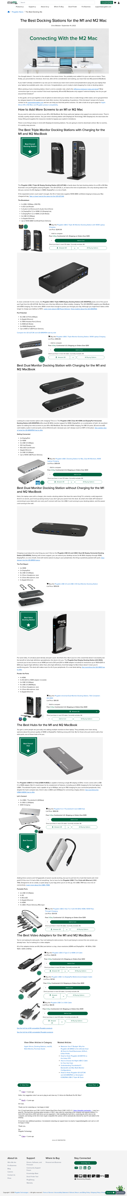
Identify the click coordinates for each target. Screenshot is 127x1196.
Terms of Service (48, 1192)
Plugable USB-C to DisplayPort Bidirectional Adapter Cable (72, 977)
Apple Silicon (28, 1046)
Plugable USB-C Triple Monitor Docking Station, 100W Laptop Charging (80, 337)
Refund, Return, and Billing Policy (80, 1192)
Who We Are (12, 1162)
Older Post (25, 1085)
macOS (49, 1046)
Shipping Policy (95, 1192)
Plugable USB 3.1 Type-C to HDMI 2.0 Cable (67, 953)
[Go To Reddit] (89, 1168)
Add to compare (57, 234)
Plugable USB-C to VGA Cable (61, 1003)
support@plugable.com (103, 7)
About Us (44, 7)
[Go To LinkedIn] (85, 1168)
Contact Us (11, 1175)
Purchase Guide (39, 1049)
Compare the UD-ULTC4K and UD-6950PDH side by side (36, 333)
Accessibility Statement (61, 1192)
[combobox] (57, 2)
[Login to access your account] (118, 3)
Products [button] (19, 7)
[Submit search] (97, 2)
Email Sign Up (85, 1163)
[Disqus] (59, 1113)
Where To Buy (59, 7)
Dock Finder (72, 7)
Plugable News (17, 12)
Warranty (30, 1183)
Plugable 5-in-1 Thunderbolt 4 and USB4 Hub (69, 809)
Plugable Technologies (21, 1192)
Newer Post (92, 1085)
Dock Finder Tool (32, 1177)
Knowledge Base (32, 1173)
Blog (9, 1169)
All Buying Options (92, 248)
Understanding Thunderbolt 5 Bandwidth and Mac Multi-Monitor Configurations (72, 1067)
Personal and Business (53, 1162)
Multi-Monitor (28, 1049)
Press (9, 1178)
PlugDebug (30, 1180)
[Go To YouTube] (76, 1168)
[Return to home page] (12, 2)
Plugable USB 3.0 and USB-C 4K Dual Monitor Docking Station (76, 584)
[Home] (9, 12)
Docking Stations (40, 1046)
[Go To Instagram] (81, 1168)
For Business (86, 7)
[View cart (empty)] (115, 3)
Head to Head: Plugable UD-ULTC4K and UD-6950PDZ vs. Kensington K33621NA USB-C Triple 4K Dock (73, 1075)
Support (31, 7)
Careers (10, 1172)
